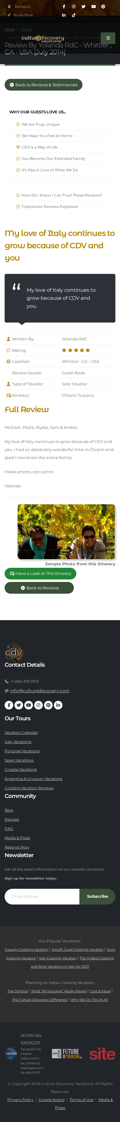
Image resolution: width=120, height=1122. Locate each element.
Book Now (23, 15)
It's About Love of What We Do (49, 170)
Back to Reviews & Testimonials (46, 85)
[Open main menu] (108, 38)
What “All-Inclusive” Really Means (58, 991)
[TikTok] (74, 15)
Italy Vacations (18, 742)
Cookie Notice (51, 1100)
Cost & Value (100, 991)
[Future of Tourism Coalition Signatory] (66, 1053)
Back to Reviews (47, 588)
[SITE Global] (102, 1053)
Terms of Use (82, 1100)
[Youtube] (93, 6)
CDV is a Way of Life (39, 147)
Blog (9, 810)
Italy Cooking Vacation (57, 958)
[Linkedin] (64, 15)
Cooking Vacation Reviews (29, 788)
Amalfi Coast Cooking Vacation (77, 950)
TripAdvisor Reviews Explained (49, 207)
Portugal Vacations (22, 751)
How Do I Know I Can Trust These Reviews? (61, 195)
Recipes (12, 819)
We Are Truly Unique (40, 124)
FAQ (9, 829)
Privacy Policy (20, 1100)
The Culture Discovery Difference (39, 1000)
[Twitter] (83, 6)
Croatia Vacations (21, 769)
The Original (17, 991)
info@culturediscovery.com (40, 690)
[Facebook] (64, 6)
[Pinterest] (103, 6)
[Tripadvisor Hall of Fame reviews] (19, 7)
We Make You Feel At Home (47, 136)
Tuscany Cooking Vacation (26, 950)
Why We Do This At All (89, 1000)
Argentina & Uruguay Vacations (33, 779)
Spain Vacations (19, 760)
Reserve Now (17, 847)
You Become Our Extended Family (53, 159)
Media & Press (17, 838)
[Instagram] (74, 6)
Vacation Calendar (21, 732)
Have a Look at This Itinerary (42, 573)
